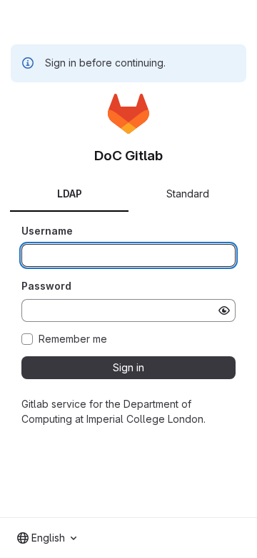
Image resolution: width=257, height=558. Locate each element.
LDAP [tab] (69, 193)
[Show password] (224, 310)
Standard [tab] (187, 193)
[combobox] (47, 538)
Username (47, 231)
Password (46, 286)
